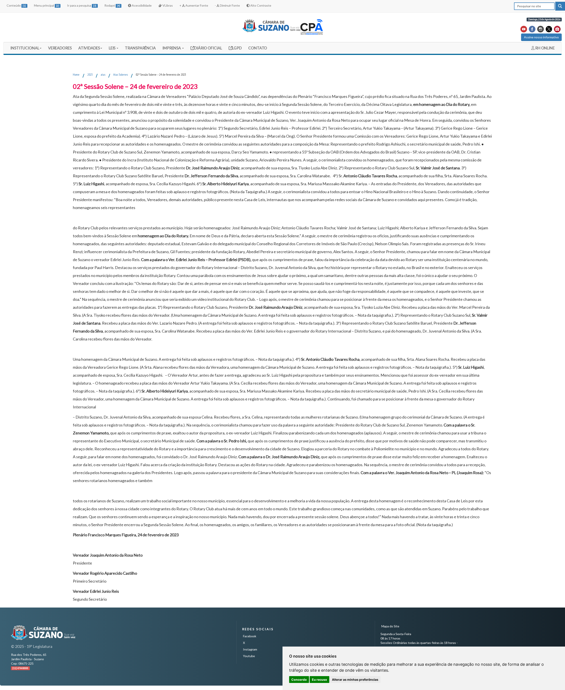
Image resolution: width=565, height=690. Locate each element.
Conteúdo (16, 5)
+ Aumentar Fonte (193, 5)
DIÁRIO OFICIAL (207, 47)
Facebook (249, 636)
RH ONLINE (545, 48)
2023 (90, 75)
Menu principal (46, 5)
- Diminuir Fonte (227, 5)
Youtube (249, 656)
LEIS (112, 48)
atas (103, 75)
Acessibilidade (141, 5)
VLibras (167, 5)
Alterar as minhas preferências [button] (355, 679)
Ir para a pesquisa (81, 5)
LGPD (236, 47)
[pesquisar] (560, 6)
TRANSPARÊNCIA (140, 48)
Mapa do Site (390, 626)
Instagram (250, 649)
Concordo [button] (299, 679)
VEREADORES (60, 48)
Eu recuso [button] (319, 679)
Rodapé (112, 5)
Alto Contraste (260, 5)
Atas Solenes (120, 75)
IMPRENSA (172, 48)
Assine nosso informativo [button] (541, 37)
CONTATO (257, 48)
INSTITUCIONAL (24, 48)
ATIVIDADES (89, 48)
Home (76, 75)
